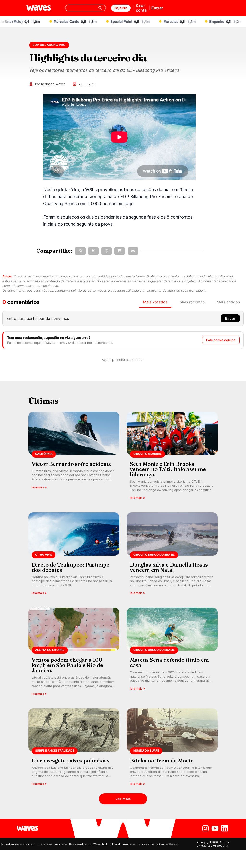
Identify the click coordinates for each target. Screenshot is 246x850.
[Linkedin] (224, 828)
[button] (80, 251)
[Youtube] (215, 828)
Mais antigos (228, 302)
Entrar (157, 8)
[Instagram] (205, 828)
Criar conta (141, 8)
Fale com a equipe (220, 340)
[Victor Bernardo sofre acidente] (73, 457)
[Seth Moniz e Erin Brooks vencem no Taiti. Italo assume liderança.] (172, 457)
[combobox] (85, 8)
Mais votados (155, 302)
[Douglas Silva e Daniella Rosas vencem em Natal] (172, 555)
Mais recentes (192, 302)
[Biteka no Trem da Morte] (172, 748)
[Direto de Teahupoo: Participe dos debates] (73, 555)
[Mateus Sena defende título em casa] (172, 653)
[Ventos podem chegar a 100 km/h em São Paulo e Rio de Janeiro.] (73, 653)
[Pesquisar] (100, 8)
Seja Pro (121, 8)
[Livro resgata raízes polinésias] (73, 748)
